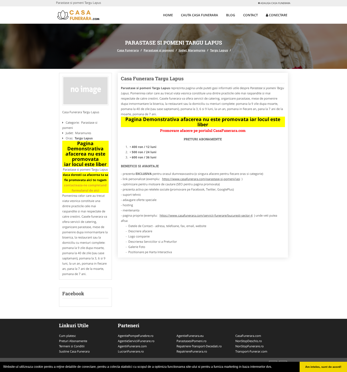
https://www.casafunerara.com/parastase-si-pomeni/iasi (201, 179)
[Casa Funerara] (82, 14)
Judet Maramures (192, 50)
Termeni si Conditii (72, 346)
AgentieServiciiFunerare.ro (136, 341)
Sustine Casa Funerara (74, 351)
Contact (250, 15)
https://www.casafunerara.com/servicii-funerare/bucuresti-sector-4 (206, 215)
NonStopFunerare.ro (249, 346)
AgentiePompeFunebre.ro (135, 336)
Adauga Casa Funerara (275, 3)
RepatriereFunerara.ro (192, 351)
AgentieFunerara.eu (190, 336)
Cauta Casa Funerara (199, 15)
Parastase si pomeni (159, 50)
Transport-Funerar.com (251, 351)
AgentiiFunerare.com (132, 346)
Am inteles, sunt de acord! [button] (323, 366)
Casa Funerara (128, 50)
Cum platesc (67, 336)
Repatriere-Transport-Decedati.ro (199, 346)
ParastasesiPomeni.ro (191, 341)
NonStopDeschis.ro (248, 341)
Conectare (277, 15)
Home (168, 15)
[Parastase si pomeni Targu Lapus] (85, 90)
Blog (230, 15)
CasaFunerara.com (248, 336)
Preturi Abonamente (73, 341)
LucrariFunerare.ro (131, 351)
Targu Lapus (219, 50)
